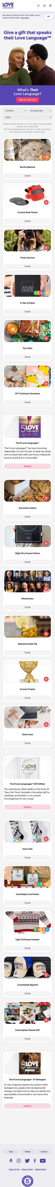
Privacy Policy (27, 1169)
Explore (27, 466)
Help (11, 1151)
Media (27, 1151)
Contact (44, 1151)
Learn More (25, 18)
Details (28, 176)
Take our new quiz (27, 99)
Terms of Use (14, 1169)
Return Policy (40, 1169)
